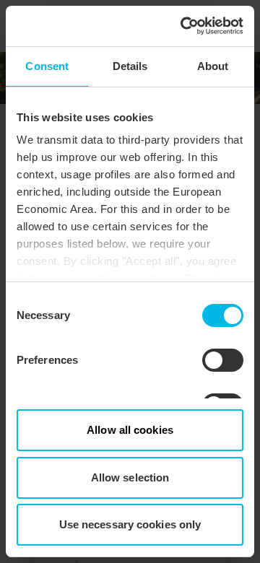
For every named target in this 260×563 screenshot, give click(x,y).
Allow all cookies (130, 430)
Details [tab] (130, 66)
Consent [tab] (47, 66)
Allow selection (130, 477)
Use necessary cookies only (130, 524)
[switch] (222, 360)
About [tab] (213, 66)
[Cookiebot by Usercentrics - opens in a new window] (183, 26)
